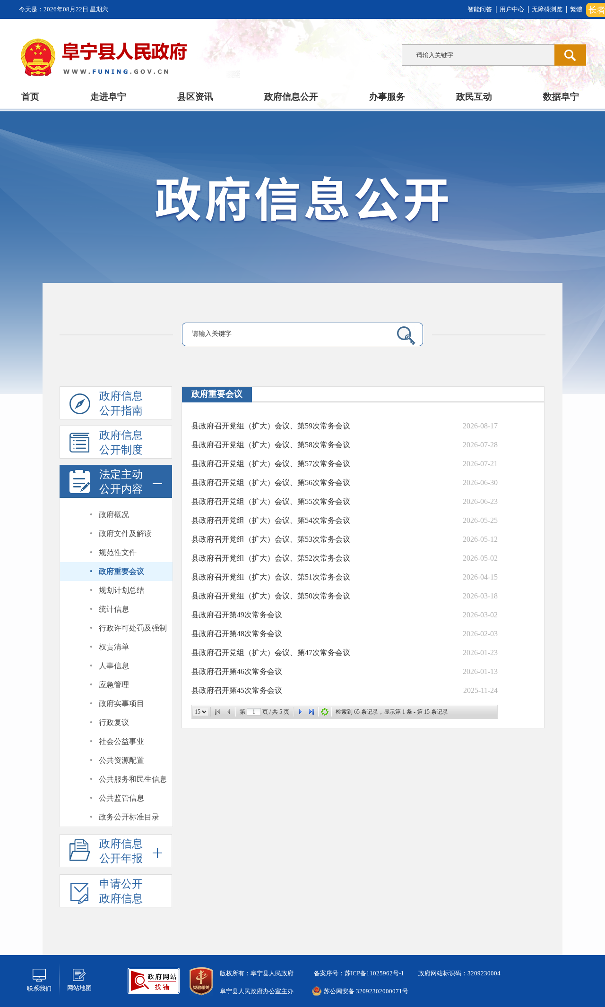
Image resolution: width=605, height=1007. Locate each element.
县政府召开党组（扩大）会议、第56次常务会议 (270, 482)
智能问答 (479, 9)
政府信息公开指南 (121, 403)
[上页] (228, 712)
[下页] (300, 712)
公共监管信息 (121, 798)
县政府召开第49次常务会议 (236, 615)
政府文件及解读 (125, 533)
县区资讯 (195, 97)
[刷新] (324, 712)
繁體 (576, 9)
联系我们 (39, 988)
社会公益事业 (121, 741)
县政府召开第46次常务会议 (236, 671)
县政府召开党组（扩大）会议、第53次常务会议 (270, 539)
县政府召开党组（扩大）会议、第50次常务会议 (270, 596)
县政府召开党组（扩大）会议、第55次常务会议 (270, 501)
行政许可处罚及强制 (133, 628)
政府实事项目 (121, 704)
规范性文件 (118, 552)
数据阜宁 (561, 97)
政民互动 (474, 97)
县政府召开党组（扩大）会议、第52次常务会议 (270, 558)
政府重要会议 (121, 571)
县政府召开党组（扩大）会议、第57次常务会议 (270, 464)
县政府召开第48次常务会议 (236, 634)
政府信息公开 (291, 97)
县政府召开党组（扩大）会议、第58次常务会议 (270, 445)
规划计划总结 (121, 590)
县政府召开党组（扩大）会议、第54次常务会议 (270, 520)
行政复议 (114, 722)
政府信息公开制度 (121, 442)
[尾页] (311, 712)
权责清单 (114, 647)
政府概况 (114, 515)
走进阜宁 (108, 97)
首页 (30, 97)
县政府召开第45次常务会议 (236, 690)
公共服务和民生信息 (133, 779)
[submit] (570, 55)
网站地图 (79, 987)
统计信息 (114, 609)
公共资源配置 (121, 760)
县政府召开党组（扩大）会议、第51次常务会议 (270, 577)
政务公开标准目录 (129, 817)
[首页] (217, 712)
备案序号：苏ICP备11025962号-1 (358, 973)
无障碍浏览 (547, 9)
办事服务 (387, 97)
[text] (478, 55)
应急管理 (114, 685)
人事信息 (114, 666)
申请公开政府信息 (121, 891)
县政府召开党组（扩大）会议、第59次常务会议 (270, 426)
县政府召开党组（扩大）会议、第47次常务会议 (270, 653)
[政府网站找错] (154, 980)
